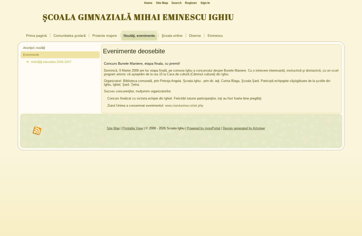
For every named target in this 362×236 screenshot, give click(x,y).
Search (176, 3)
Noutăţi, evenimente (139, 36)
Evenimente (31, 55)
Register (191, 3)
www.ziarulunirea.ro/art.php (184, 105)
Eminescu (215, 36)
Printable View (132, 128)
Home (148, 3)
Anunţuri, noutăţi (34, 48)
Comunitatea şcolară (69, 36)
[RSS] (37, 131)
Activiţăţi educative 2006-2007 (51, 62)
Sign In (205, 3)
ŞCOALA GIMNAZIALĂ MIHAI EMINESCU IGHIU (138, 17)
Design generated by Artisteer (244, 128)
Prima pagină (36, 36)
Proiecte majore (104, 36)
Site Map (113, 128)
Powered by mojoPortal (203, 128)
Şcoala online (172, 36)
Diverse (195, 36)
